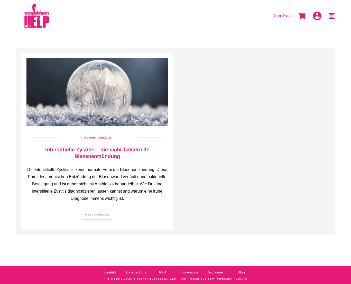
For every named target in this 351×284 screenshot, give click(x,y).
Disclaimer (215, 272)
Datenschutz (136, 272)
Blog (241, 272)
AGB (162, 272)
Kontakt (110, 272)
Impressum (189, 272)
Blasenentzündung (97, 137)
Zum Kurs (283, 16)
